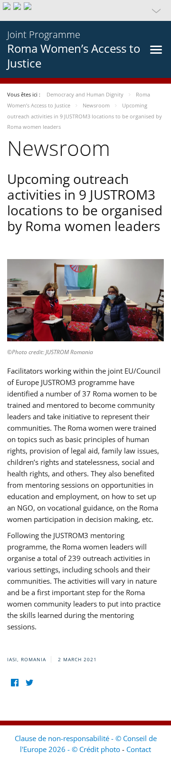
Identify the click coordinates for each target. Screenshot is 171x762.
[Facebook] (14, 682)
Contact (138, 749)
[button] (85, 10)
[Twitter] (29, 682)
